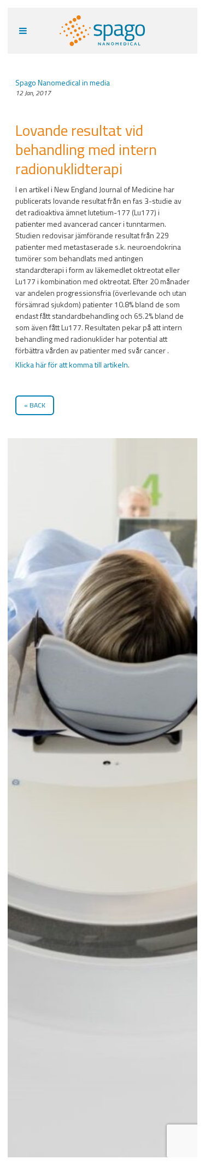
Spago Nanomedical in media (62, 82)
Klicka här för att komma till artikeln (71, 364)
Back (37, 405)
